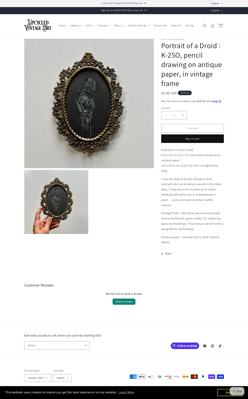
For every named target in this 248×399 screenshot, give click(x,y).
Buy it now (193, 138)
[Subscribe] (85, 345)
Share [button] (168, 253)
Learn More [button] (126, 392)
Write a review (124, 301)
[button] (76, 25)
